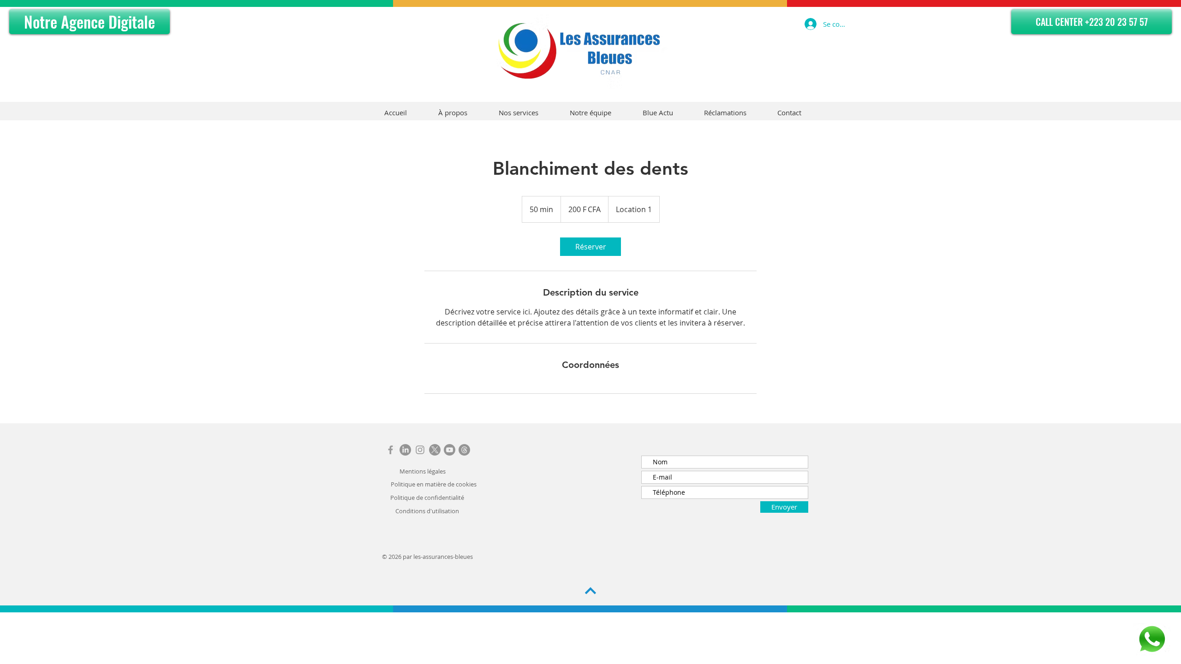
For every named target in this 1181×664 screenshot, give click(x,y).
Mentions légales (423, 471)
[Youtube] (449, 450)
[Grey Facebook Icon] (390, 450)
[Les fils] (464, 450)
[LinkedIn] (405, 450)
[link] (590, 246)
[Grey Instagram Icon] (420, 450)
